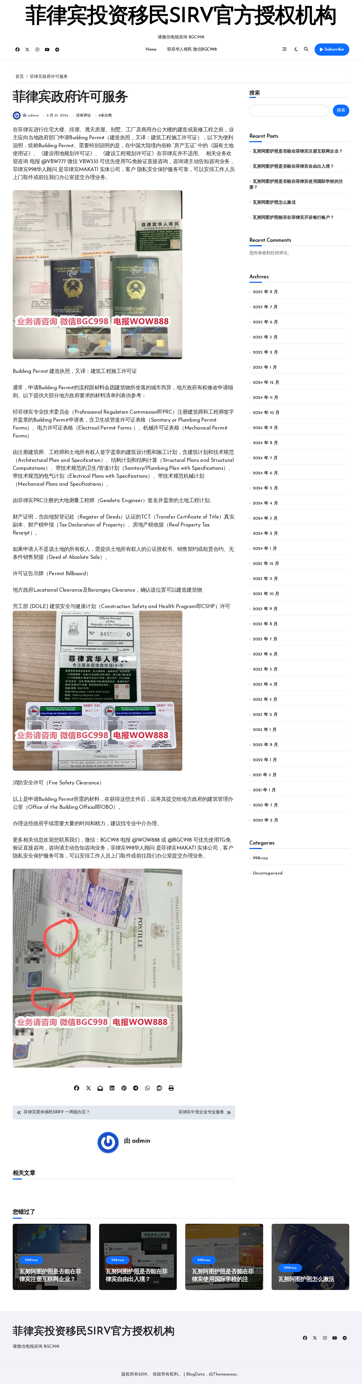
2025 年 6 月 (265, 322)
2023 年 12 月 (266, 564)
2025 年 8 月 (265, 292)
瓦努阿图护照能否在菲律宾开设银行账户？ (293, 218)
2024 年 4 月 (265, 503)
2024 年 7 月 (265, 458)
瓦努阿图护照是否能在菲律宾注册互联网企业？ (298, 151)
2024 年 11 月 (265, 398)
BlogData (195, 1374)
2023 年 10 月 (266, 594)
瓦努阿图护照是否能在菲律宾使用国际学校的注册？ (223, 1279)
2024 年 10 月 (266, 413)
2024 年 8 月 (265, 443)
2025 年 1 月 (265, 367)
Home (151, 49)
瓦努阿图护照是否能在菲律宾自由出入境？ (293, 166)
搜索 (254, 93)
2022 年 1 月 (265, 760)
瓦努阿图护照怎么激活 (274, 202)
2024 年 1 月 (265, 549)
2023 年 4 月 (265, 684)
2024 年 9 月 (265, 428)
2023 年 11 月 (265, 579)
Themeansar (225, 1374)
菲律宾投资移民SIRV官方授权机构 (181, 17)
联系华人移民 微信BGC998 (192, 49)
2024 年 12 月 (266, 383)
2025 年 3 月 (265, 337)
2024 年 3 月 (265, 518)
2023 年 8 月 (265, 624)
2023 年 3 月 (265, 700)
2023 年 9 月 (265, 609)
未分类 (106, 116)
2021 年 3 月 (265, 775)
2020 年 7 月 (265, 805)
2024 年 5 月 (265, 488)
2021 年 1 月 (264, 790)
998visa (260, 858)
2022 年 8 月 (265, 745)
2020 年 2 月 (265, 820)
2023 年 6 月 (265, 654)
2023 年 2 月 (265, 715)
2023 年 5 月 (265, 669)
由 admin (31, 116)
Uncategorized (268, 873)
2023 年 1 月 (265, 730)
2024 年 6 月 (265, 473)
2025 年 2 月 (265, 352)
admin (141, 1141)
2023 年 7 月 (265, 639)
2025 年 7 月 (265, 307)
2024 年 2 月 (265, 534)
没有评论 (83, 116)
